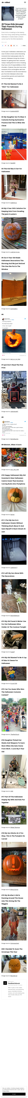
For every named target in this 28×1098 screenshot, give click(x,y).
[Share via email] (14, 45)
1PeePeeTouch (14, 734)
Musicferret (13, 976)
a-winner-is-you (15, 252)
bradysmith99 (14, 111)
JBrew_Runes (14, 889)
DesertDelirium (14, 615)
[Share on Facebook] (2, 45)
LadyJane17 (13, 567)
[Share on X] (8, 45)
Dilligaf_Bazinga (15, 827)
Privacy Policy (5, 1091)
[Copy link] (17, 45)
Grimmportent (14, 943)
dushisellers (13, 309)
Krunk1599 (13, 683)
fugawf (12, 652)
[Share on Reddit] (11, 45)
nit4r (11, 791)
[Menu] (25, 2)
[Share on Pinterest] (5, 45)
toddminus (13, 203)
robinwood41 (14, 411)
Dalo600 (12, 163)
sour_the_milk (14, 469)
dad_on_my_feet (15, 359)
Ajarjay (12, 514)
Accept (14, 1094)
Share (24, 45)
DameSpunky (14, 439)
